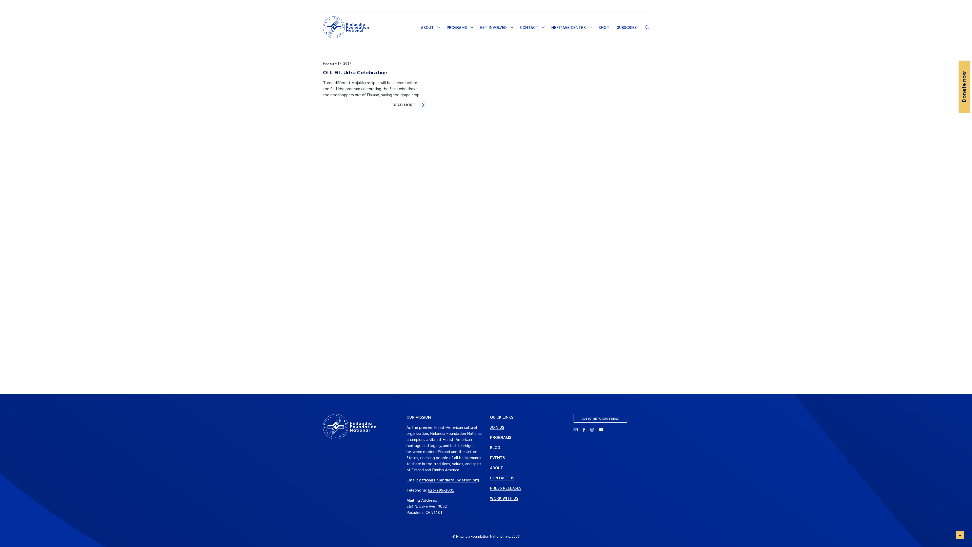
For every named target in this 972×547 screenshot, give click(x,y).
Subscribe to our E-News (600, 418)
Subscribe (627, 27)
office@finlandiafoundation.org (449, 479)
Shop (604, 27)
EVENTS (497, 457)
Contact (529, 27)
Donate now (964, 86)
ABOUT (496, 467)
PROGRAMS (500, 437)
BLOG (495, 447)
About (427, 27)
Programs (457, 27)
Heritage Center (568, 27)
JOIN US (497, 427)
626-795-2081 (441, 490)
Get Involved (493, 27)
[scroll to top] (960, 535)
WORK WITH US (504, 498)
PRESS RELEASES (505, 488)
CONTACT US (502, 477)
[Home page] (346, 26)
